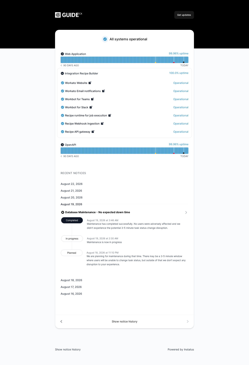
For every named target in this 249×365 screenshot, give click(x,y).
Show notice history (68, 349)
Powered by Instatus (181, 349)
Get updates (184, 14)
